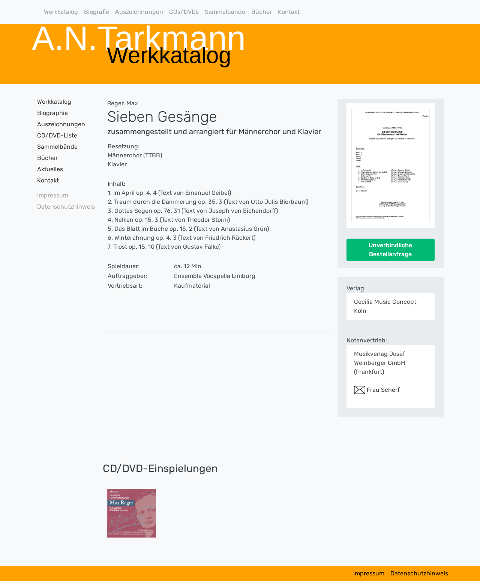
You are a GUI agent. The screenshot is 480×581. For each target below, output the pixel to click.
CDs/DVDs (184, 11)
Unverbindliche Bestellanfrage (390, 250)
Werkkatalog (61, 11)
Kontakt (289, 11)
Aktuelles (50, 169)
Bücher (261, 11)
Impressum (52, 195)
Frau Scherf (382, 389)
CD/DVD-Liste (57, 135)
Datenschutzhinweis (63, 206)
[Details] (131, 512)
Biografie (96, 11)
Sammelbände (225, 11)
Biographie (52, 112)
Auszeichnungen (139, 11)
